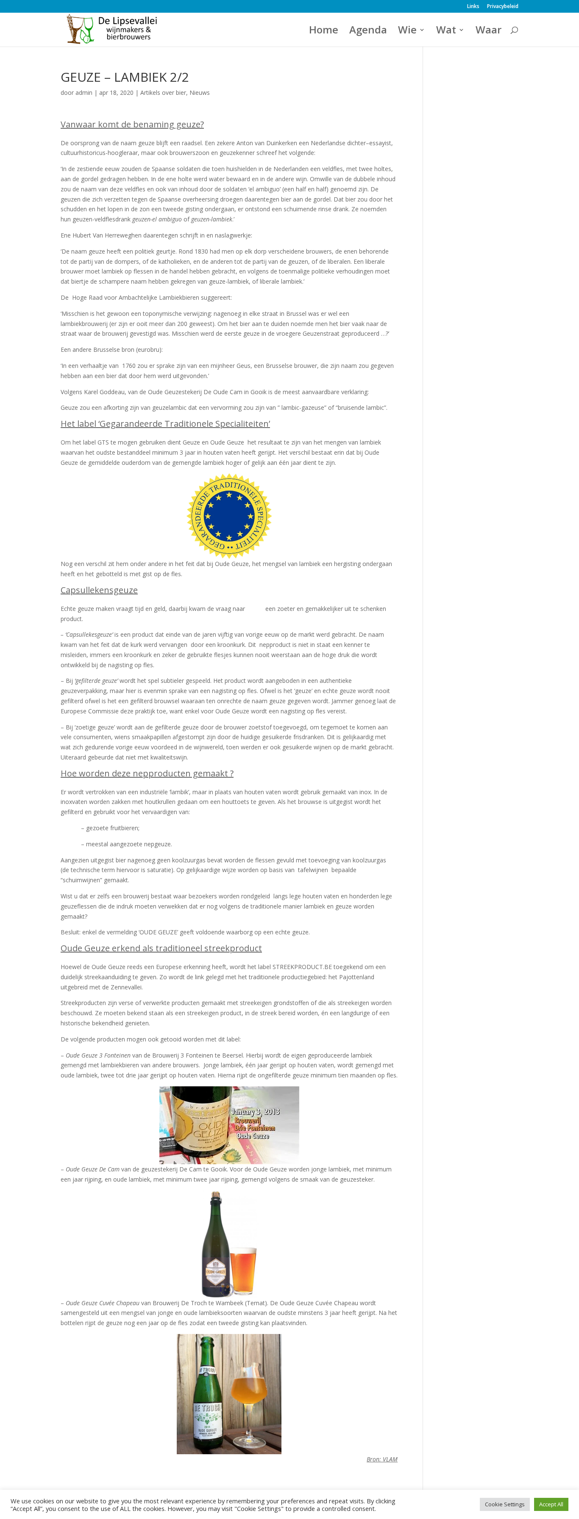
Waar (488, 31)
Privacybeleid (502, 7)
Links (473, 7)
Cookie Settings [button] (505, 1504)
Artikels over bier (163, 92)
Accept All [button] (551, 1504)
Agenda (368, 31)
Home (323, 31)
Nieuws (199, 92)
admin (83, 92)
